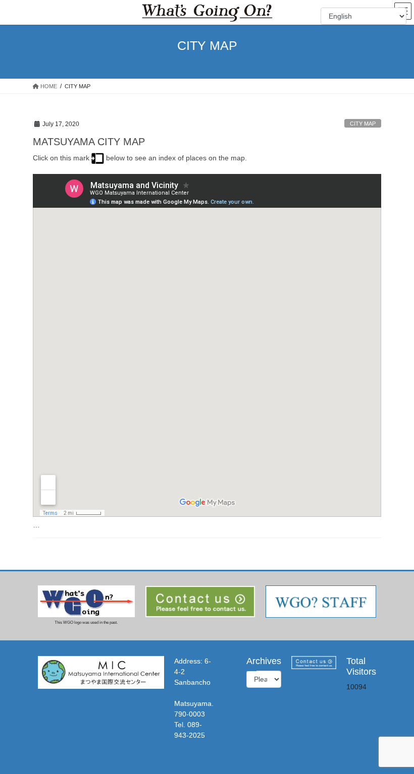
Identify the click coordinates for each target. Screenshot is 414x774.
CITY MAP (363, 124)
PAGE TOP (395, 742)
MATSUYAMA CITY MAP (89, 141)
